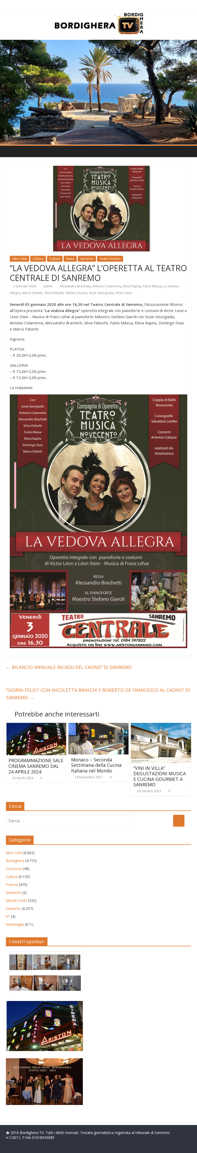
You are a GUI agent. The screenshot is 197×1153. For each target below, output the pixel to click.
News (70, 259)
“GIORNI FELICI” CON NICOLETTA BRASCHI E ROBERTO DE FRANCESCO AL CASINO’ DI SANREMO (98, 694)
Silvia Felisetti (53, 293)
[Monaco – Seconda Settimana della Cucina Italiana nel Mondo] (98, 726)
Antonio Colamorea (106, 286)
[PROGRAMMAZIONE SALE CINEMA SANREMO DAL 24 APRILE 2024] (36, 726)
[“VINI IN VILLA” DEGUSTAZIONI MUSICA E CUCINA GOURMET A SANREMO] (161, 726)
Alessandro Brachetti (75, 286)
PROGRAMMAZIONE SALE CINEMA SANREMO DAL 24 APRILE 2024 (35, 765)
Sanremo (86, 259)
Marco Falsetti (32, 293)
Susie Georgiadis (101, 293)
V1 (8, 916)
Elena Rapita (132, 286)
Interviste (13, 892)
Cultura (38, 259)
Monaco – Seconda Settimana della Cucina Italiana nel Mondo (96, 765)
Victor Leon (123, 293)
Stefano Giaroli (76, 293)
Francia (12, 884)
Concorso (14, 868)
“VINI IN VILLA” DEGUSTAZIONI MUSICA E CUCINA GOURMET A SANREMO (159, 776)
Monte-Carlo (16, 900)
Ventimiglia (15, 924)
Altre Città (19, 259)
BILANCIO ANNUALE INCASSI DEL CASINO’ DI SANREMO (69, 667)
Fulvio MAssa (152, 286)
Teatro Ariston (110, 259)
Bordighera (15, 860)
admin (48, 286)
